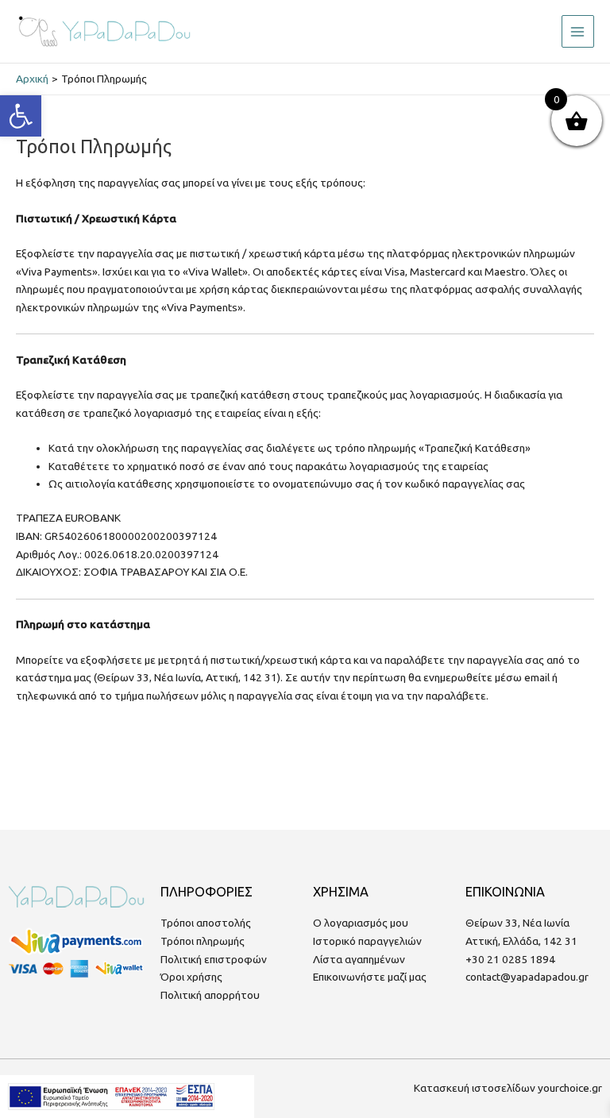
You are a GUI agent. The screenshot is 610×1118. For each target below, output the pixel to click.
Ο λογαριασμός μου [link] (360, 922)
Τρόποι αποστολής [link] (205, 922)
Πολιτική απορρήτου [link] (210, 995)
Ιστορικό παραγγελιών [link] (367, 941)
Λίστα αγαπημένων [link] (359, 959)
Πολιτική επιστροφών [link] (213, 959)
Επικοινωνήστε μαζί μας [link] (370, 976)
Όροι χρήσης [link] (191, 976)
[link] (20, 116)
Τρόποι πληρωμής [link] (202, 941)
